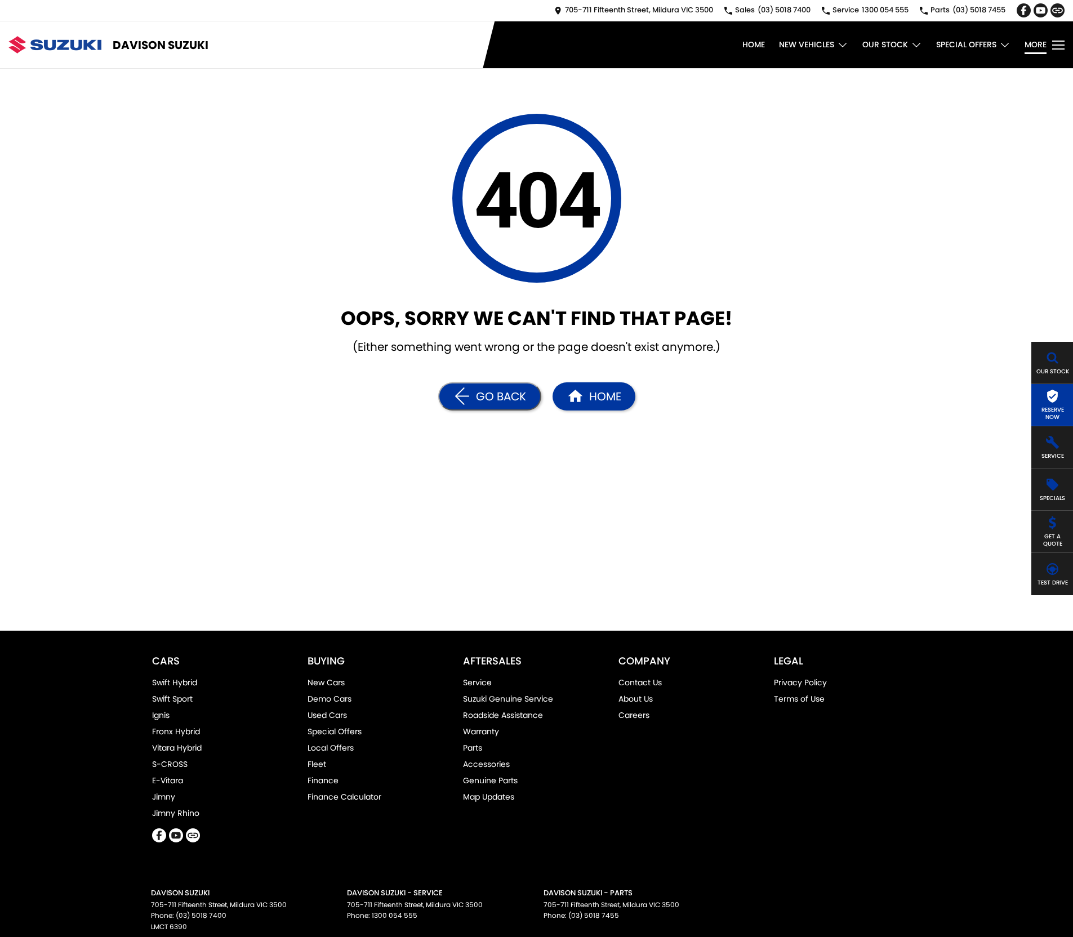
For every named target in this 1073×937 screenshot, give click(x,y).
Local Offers (331, 747)
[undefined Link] (1057, 10)
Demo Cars (329, 698)
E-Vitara (167, 780)
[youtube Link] (1041, 10)
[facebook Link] (1024, 10)
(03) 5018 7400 (201, 915)
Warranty (481, 731)
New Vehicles (806, 44)
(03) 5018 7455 (593, 915)
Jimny (163, 796)
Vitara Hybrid (177, 747)
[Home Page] (54, 44)
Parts (472, 747)
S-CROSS (170, 764)
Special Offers (966, 44)
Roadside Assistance (503, 715)
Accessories (486, 764)
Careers (633, 715)
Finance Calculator (344, 796)
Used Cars (327, 715)
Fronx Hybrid (176, 731)
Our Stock (885, 44)
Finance (323, 780)
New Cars (326, 682)
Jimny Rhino (175, 813)
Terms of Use (799, 698)
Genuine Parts (490, 780)
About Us (635, 698)
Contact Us (640, 682)
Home (753, 44)
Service (477, 682)
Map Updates (488, 796)
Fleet (317, 764)
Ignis (161, 715)
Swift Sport (172, 698)
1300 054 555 (394, 915)
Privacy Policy (800, 682)
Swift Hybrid (174, 682)
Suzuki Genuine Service (508, 698)
